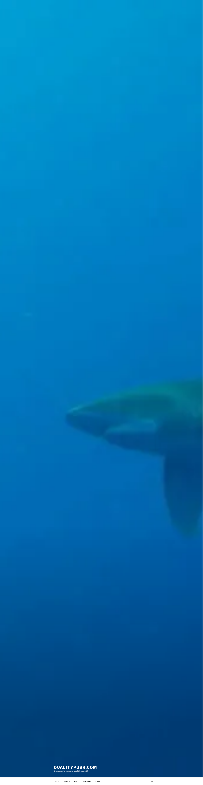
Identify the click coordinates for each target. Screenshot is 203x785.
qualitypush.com (75, 767)
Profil (55, 781)
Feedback (66, 781)
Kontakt (98, 781)
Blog (75, 781)
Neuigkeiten (86, 781)
